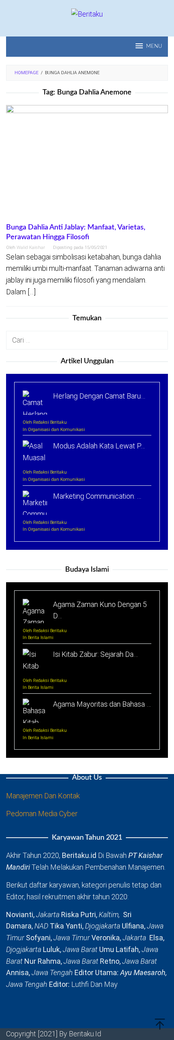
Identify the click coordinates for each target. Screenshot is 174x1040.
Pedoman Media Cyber (42, 813)
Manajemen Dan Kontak (43, 795)
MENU (154, 46)
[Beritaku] (87, 13)
